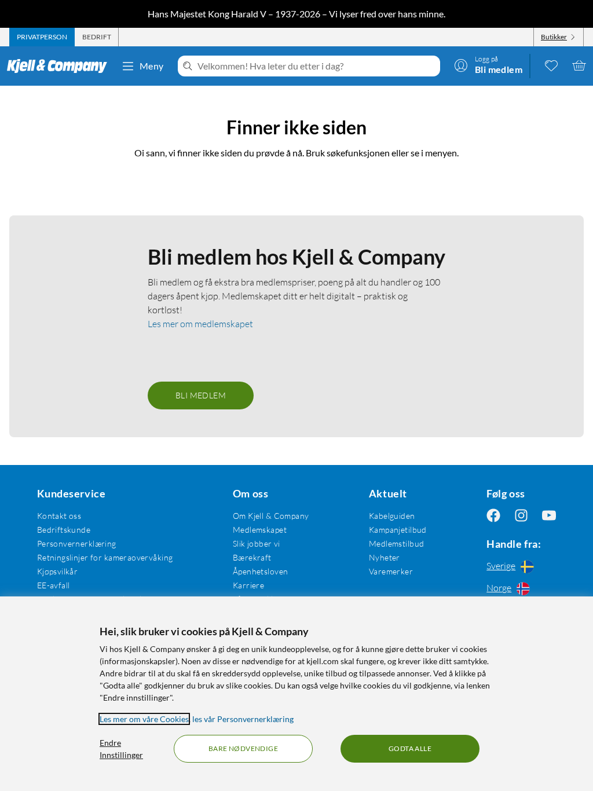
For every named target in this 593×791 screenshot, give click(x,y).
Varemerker (391, 571)
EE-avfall (53, 585)
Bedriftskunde (63, 529)
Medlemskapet (260, 529)
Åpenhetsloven (260, 571)
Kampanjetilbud (398, 529)
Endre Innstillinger (121, 749)
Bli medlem (200, 395)
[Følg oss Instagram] (521, 515)
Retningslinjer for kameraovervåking (105, 557)
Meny (152, 65)
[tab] (42, 37)
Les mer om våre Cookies (144, 719)
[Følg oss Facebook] (493, 515)
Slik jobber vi (256, 543)
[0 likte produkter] (551, 65)
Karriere (248, 585)
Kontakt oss (59, 516)
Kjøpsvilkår (57, 571)
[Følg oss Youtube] (549, 515)
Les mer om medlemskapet (200, 323)
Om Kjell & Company (271, 516)
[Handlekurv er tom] (579, 65)
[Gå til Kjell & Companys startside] (60, 66)
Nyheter (384, 557)
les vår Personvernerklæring (243, 719)
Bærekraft (252, 557)
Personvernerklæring (76, 543)
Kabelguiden (392, 516)
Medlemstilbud (396, 543)
